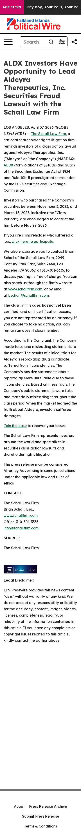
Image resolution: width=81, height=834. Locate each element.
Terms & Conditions (40, 826)
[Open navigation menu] (8, 41)
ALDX (8, 165)
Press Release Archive (48, 806)
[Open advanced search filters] (61, 42)
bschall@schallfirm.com (28, 295)
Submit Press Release (40, 816)
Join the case (15, 425)
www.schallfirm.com (21, 515)
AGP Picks (12, 7)
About (19, 806)
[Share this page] (74, 41)
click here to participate (32, 241)
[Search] (51, 42)
